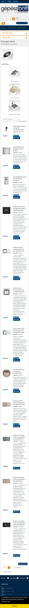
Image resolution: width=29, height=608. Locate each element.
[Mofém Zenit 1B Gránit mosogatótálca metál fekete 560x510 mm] (6, 210)
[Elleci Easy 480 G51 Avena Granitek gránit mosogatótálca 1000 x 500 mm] (6, 404)
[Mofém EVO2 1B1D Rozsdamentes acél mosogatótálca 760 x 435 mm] (6, 251)
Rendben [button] (14, 606)
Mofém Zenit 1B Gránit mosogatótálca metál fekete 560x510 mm (19, 208)
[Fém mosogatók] (14, 72)
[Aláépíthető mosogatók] (14, 105)
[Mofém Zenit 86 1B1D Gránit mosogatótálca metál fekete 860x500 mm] (6, 525)
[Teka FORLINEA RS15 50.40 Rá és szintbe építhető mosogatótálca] (6, 151)
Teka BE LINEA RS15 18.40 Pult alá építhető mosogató (19, 178)
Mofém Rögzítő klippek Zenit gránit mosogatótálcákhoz (19, 127)
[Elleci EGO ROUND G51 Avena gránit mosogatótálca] (6, 373)
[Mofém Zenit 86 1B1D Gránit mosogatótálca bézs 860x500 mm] (6, 481)
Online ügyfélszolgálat (8, 588)
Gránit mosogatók (14, 97)
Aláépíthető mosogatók (14, 114)
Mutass (6, 121)
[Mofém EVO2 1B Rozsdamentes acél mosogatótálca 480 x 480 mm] (6, 292)
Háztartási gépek (11, 27)
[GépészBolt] (14, 10)
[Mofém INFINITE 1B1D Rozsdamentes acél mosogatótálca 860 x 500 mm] (6, 332)
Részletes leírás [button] (5, 601)
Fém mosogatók (14, 81)
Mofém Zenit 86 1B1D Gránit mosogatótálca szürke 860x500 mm (19, 437)
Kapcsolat (15, 1)
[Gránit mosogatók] (14, 89)
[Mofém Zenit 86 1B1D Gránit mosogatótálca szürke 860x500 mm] (6, 439)
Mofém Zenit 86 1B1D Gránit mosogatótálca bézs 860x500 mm (19, 479)
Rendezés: (5, 119)
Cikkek (9, 1)
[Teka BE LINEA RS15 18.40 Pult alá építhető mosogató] (6, 180)
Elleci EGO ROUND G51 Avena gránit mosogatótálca (19, 371)
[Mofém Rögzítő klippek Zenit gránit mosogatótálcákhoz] (6, 130)
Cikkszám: (15, 131)
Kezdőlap (3, 27)
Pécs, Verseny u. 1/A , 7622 (9, 591)
